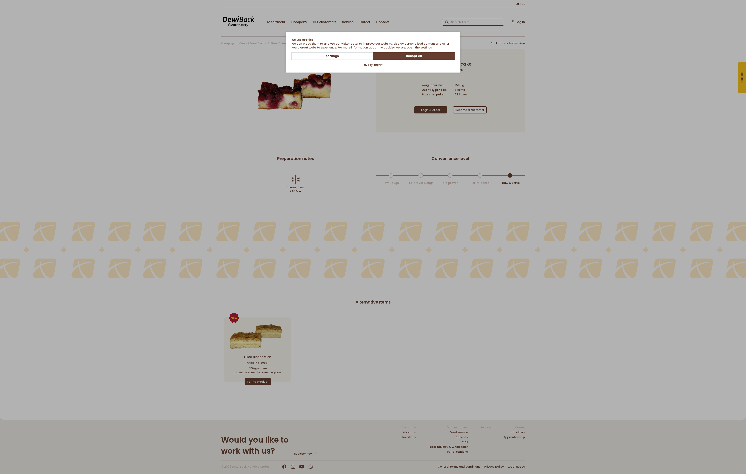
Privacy (368, 65)
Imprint (378, 65)
